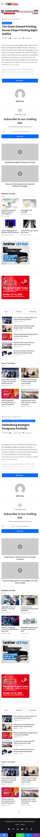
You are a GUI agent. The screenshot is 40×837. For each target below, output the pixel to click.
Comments (32, 311)
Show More (19, 80)
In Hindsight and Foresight (26, 211)
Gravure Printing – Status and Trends (29, 231)
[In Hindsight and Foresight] (30, 203)
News (9, 19)
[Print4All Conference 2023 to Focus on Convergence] (10, 203)
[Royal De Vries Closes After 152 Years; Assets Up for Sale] (7, 345)
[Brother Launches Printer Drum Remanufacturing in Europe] (7, 353)
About (17, 824)
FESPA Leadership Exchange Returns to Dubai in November (26, 335)
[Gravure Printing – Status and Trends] (30, 224)
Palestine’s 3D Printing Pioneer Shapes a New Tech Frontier (24, 327)
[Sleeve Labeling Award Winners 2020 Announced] (10, 224)
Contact (22, 824)
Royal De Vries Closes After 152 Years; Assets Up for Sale (24, 343)
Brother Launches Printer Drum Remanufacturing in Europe (24, 352)
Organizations (16, 19)
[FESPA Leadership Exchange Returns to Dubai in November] (7, 336)
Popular (18, 311)
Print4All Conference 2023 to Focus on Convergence (8, 212)
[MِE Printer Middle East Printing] (12, 3)
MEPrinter (6, 38)
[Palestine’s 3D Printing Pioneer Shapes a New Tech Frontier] (7, 328)
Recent (6, 311)
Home (5, 19)
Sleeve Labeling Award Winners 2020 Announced (10, 231)
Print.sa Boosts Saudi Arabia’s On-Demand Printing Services (25, 319)
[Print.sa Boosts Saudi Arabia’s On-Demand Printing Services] (7, 320)
